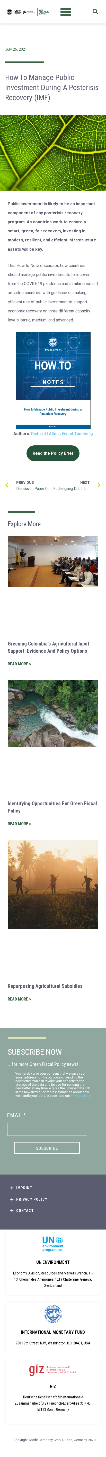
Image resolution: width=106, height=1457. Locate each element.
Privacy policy (81, 1096)
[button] (66, 12)
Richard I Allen (45, 433)
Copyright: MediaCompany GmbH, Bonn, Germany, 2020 (54, 1440)
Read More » (19, 663)
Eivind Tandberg (77, 433)
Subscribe (47, 1148)
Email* (16, 1115)
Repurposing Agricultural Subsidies (45, 986)
